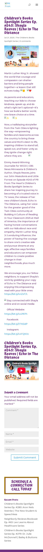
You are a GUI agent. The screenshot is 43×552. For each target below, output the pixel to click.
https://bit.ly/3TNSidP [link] (15, 324)
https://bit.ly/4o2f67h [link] (15, 314)
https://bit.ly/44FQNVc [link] (16, 334)
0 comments (25, 41)
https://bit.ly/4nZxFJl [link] (15, 294)
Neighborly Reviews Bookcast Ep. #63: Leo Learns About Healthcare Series (21, 522)
